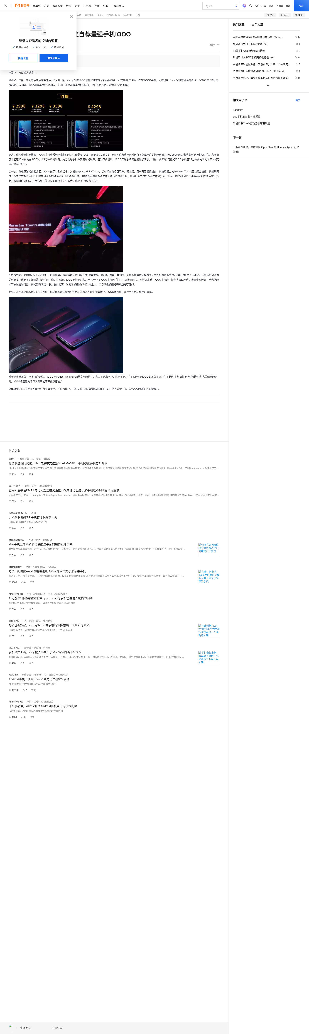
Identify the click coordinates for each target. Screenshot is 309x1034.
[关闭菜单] (5, 5)
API (29, 593)
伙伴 (96, 6)
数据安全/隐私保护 (58, 593)
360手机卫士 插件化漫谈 (247, 116)
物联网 (37, 647)
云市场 (87, 6)
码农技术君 (14, 647)
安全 (36, 701)
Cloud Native (45, 485)
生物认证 (48, 620)
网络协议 (26, 674)
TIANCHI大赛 (113, 14)
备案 (271, 5)
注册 (288, 5)
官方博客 (89, 14)
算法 (38, 620)
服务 (105, 6)
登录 (301, 5)
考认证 (100, 14)
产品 (46, 6)
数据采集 (24, 458)
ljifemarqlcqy (15, 566)
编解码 (46, 458)
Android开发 (39, 566)
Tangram (238, 109)
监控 (33, 485)
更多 (297, 100)
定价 (77, 6)
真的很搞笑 (14, 485)
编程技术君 (14, 620)
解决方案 (58, 6)
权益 (68, 6)
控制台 (279, 5)
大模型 (36, 6)
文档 (263, 5)
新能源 (27, 647)
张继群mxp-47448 (18, 512)
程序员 (46, 647)
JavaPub (13, 674)
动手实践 (77, 14)
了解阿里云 (118, 6)
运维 (26, 485)
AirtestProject (16, 593)
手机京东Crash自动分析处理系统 (251, 123)
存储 (33, 512)
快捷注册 (23, 58)
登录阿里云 (54, 58)
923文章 (57, 1028)
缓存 (37, 539)
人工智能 (36, 458)
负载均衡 (47, 539)
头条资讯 (25, 1028)
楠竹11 (12, 458)
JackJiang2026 (16, 539)
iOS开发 (52, 566)
